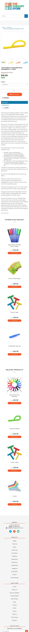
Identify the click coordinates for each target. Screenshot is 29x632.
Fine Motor (14, 553)
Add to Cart (15, 94)
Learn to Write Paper (14, 278)
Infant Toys (14, 550)
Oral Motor (14, 562)
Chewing (9, 27)
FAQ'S (14, 608)
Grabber (15, 141)
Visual (14, 547)
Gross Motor (14, 571)
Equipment (14, 559)
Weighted (14, 568)
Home (3, 27)
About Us (14, 589)
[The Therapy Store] (14, 5)
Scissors (14, 574)
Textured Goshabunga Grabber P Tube (13, 28)
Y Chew (14, 496)
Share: (3, 107)
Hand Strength (15, 577)
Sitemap (14, 620)
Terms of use (14, 617)
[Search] (26, 16)
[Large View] (3, 62)
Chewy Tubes (14, 312)
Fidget (14, 541)
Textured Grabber (14, 428)
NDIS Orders (14, 599)
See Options (14, 253)
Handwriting (14, 565)
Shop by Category (14, 592)
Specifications (5, 105)
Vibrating (14, 556)
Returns (14, 614)
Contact (14, 605)
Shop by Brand (15, 595)
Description (5, 102)
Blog (14, 602)
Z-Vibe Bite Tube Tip (14, 346)
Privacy (14, 611)
